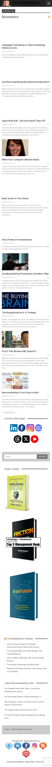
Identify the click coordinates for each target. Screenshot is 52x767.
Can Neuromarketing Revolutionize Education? (26, 82)
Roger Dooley (29, 762)
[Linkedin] (18, 746)
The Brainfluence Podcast (20, 638)
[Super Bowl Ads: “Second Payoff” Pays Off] (15, 108)
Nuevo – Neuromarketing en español (18, 729)
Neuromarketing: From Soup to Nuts (20, 392)
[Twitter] (9, 746)
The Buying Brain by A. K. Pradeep (19, 312)
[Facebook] (26, 746)
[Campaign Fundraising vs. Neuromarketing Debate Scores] (15, 33)
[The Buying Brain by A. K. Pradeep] (15, 300)
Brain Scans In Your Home (15, 198)
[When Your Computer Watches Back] (15, 147)
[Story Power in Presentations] (15, 227)
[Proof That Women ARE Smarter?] (15, 339)
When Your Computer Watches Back (20, 159)
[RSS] (43, 746)
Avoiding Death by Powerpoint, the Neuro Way (25, 273)
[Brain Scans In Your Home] (15, 186)
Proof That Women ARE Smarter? (19, 351)
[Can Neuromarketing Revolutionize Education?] (15, 70)
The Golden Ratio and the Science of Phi (20, 710)
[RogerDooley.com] (26, 754)
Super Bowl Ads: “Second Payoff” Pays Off (23, 120)
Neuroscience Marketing (15, 762)
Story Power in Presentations (17, 239)
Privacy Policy (40, 762)
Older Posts (9, 412)
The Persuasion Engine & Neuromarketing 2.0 (22, 697)
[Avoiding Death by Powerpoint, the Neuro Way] (15, 261)
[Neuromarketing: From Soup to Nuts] (15, 380)
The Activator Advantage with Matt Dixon (23, 665)
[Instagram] (34, 746)
